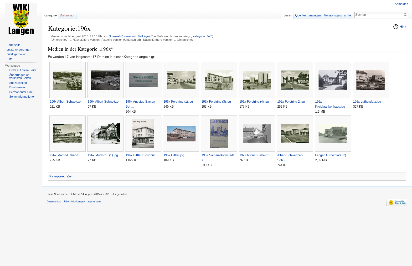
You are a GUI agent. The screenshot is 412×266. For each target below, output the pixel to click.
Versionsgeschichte (337, 15)
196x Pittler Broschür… (142, 155)
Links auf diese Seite (22, 70)
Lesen (288, 15)
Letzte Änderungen (18, 49)
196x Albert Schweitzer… (67, 101)
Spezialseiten (18, 83)
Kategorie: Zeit (201, 36)
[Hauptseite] (21, 19)
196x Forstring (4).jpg (254, 101)
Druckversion (17, 87)
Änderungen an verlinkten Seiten (20, 76)
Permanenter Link (20, 92)
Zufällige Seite (15, 54)
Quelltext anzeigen (308, 15)
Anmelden (401, 4)
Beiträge (143, 36)
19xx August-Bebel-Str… (256, 155)
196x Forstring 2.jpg (291, 101)
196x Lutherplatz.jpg (367, 101)
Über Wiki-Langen (74, 201)
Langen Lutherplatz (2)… (332, 155)
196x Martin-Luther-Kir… (66, 155)
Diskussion (128, 36)
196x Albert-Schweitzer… (105, 101)
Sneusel (114, 36)
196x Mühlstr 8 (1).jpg (103, 155)
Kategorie (56, 176)
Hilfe (403, 27)
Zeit (69, 176)
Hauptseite (13, 45)
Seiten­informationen (22, 96)
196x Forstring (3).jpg (216, 101)
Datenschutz (54, 201)
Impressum (94, 201)
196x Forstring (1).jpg (178, 101)
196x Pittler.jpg (174, 155)
